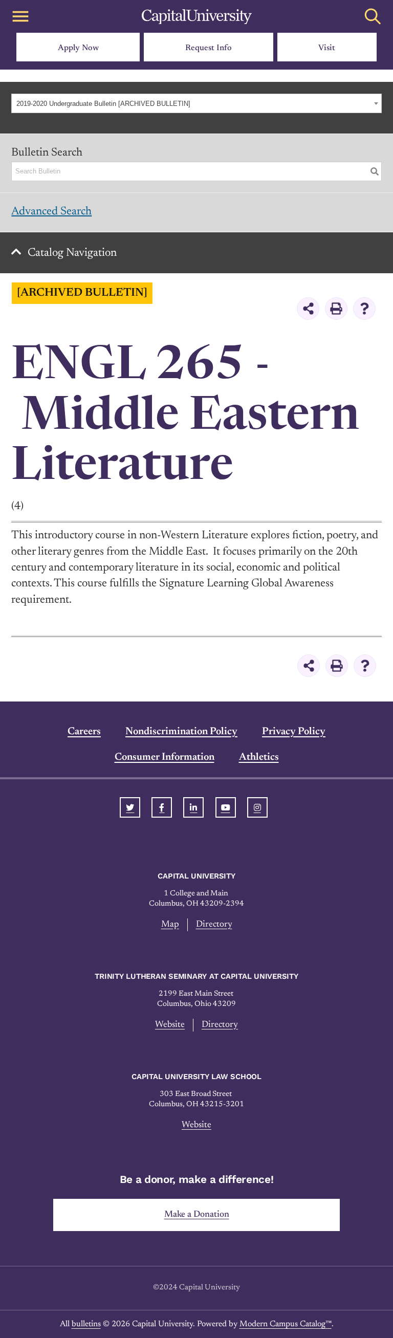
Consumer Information (164, 757)
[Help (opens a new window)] (364, 308)
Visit (326, 48)
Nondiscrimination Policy (181, 732)
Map (170, 924)
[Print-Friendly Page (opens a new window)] (336, 308)
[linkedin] (193, 807)
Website (170, 1024)
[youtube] (225, 807)
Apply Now (78, 48)
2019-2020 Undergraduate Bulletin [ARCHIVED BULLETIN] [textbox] (103, 103)
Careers (84, 732)
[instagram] (257, 807)
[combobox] (196, 103)
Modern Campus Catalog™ (285, 1324)
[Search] (374, 171)
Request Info (208, 48)
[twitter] (130, 807)
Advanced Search (51, 211)
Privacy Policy (293, 732)
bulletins (86, 1324)
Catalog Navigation (72, 253)
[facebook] (161, 807)
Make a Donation (196, 1214)
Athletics (259, 757)
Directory (214, 924)
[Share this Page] (308, 308)
